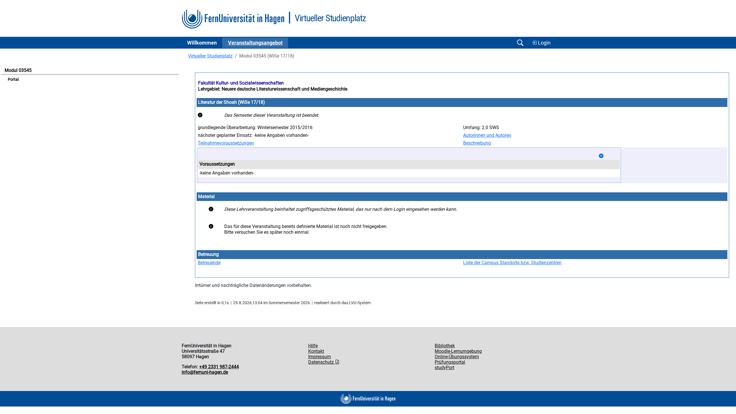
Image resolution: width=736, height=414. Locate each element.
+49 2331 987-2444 (219, 366)
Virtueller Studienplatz (210, 56)
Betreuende (209, 262)
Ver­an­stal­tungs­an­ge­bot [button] (255, 43)
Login (544, 43)
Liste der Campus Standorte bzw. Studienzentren (512, 262)
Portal (13, 79)
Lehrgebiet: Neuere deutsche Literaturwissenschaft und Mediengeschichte (272, 89)
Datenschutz (321, 362)
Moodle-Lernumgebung (458, 351)
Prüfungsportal (450, 362)
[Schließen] (601, 156)
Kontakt (316, 351)
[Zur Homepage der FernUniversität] (233, 19)
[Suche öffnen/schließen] (520, 43)
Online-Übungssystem (457, 356)
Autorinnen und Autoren (487, 135)
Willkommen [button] (202, 43)
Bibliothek (445, 345)
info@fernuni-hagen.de (205, 372)
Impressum (319, 356)
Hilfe (313, 345)
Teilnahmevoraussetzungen (226, 143)
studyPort (444, 367)
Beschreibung (477, 143)
